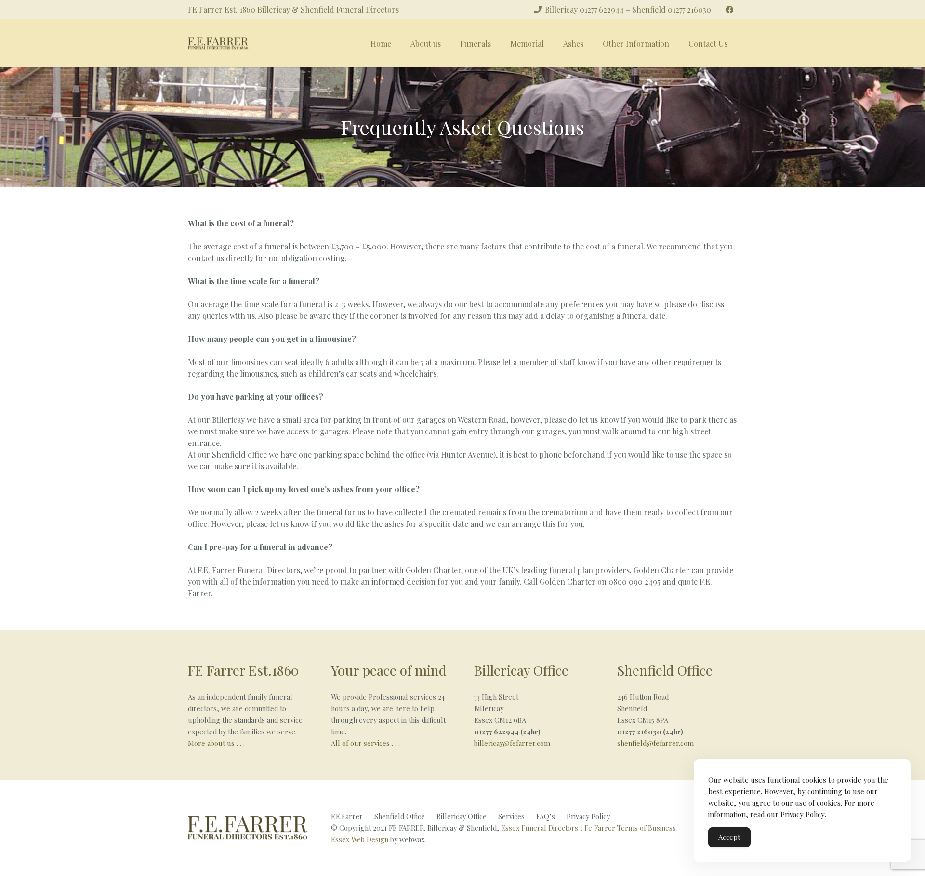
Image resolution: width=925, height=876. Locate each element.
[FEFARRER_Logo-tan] (218, 43)
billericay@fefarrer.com (512, 743)
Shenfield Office (665, 670)
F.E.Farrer (347, 816)
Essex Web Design (359, 839)
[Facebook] (729, 9)
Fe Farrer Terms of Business (630, 828)
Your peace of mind (389, 670)
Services (511, 816)
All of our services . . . (366, 743)
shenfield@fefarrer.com (655, 743)
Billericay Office (521, 670)
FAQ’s (545, 816)
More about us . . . (216, 743)
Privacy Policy (588, 816)
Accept (729, 837)
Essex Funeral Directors (539, 828)
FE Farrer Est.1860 (243, 670)
